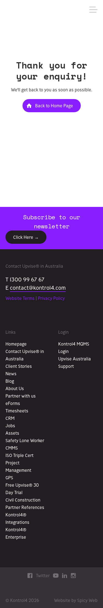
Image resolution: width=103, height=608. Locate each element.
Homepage (16, 344)
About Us (14, 388)
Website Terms (20, 298)
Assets (12, 433)
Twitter (43, 575)
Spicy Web (87, 600)
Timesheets (16, 410)
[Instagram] (73, 575)
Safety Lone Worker (24, 440)
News (10, 373)
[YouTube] (56, 575)
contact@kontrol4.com (38, 287)
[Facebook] (30, 575)
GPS (9, 477)
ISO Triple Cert (19, 455)
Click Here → (26, 237)
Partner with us (20, 396)
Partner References (24, 507)
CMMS (11, 448)
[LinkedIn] (64, 575)
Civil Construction (22, 500)
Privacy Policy (51, 298)
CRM (10, 418)
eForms (12, 403)
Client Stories (18, 366)
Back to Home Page (54, 105)
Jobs (10, 425)
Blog (9, 381)
